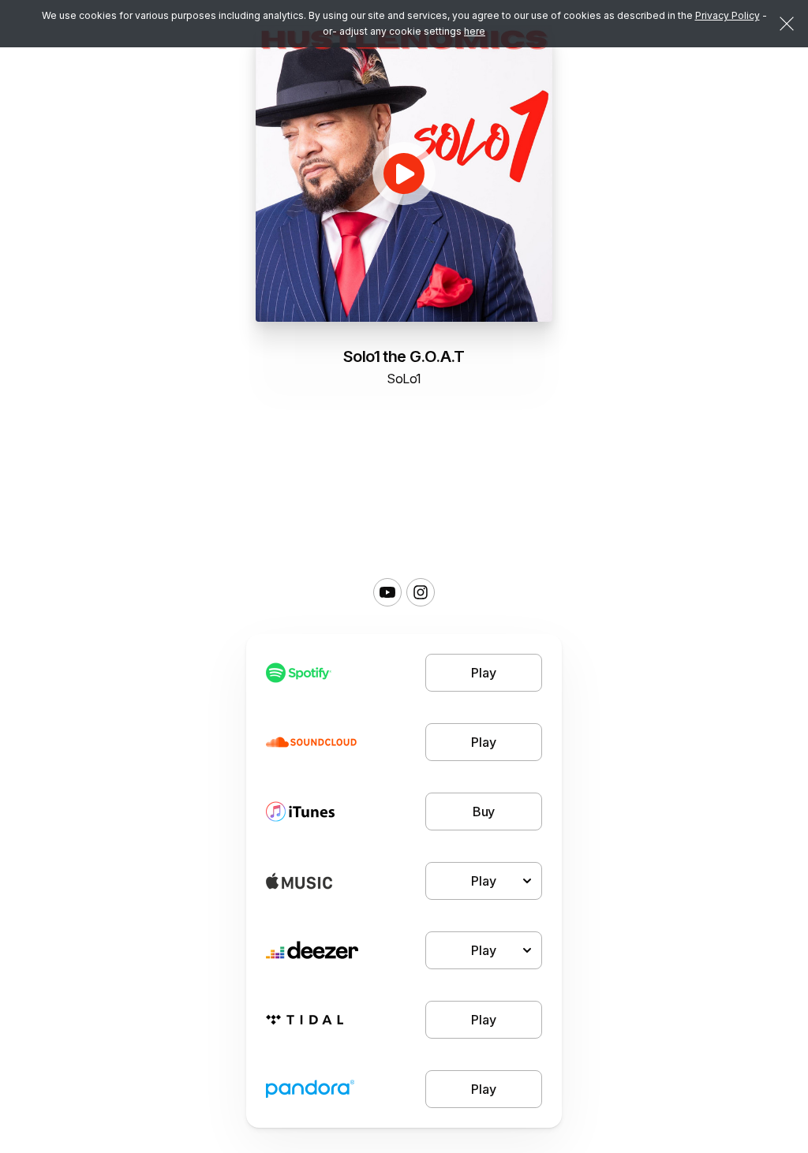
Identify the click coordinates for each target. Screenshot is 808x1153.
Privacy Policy (727, 15)
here (474, 31)
